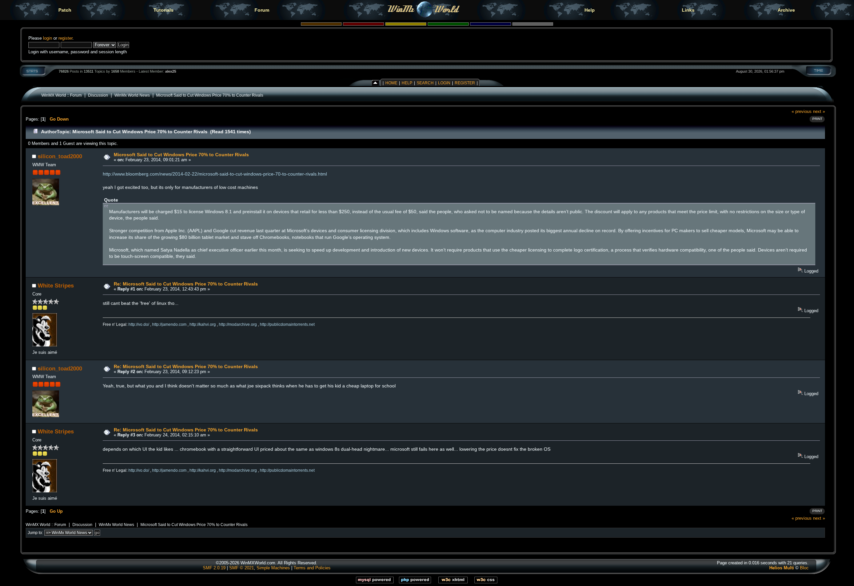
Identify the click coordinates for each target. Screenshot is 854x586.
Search (425, 83)
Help (589, 10)
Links (688, 10)
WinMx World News (132, 95)
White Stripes (56, 285)
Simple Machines (273, 567)
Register (465, 83)
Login (444, 83)
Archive (786, 10)
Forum (262, 10)
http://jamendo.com (169, 324)
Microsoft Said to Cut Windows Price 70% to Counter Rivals (209, 95)
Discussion (98, 95)
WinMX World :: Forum (61, 95)
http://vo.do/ (138, 324)
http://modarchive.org (238, 324)
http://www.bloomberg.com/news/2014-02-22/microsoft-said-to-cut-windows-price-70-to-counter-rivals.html (215, 174)
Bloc (804, 567)
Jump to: (35, 532)
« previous (802, 111)
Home (391, 83)
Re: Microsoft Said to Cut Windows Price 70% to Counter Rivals (186, 284)
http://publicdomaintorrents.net (287, 324)
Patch (64, 10)
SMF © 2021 (241, 567)
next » (819, 111)
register (65, 38)
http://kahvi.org (202, 324)
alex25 (170, 71)
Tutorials (163, 10)
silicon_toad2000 (60, 156)
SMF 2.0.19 (214, 567)
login (47, 38)
